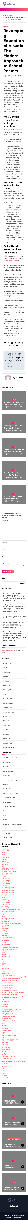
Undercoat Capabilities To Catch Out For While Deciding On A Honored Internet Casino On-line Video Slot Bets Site (13, 624)
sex (3, 914)
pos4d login (5, 920)
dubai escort (6, 1047)
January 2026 (7, 694)
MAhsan (19, 377)
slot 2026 (5, 1006)
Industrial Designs (9, 797)
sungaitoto (5, 885)
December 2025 (8, 699)
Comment (5, 520)
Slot (3, 866)
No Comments (9, 78)
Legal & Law (7, 802)
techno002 (5, 857)
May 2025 (6, 730)
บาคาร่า (4, 1015)
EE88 (3, 970)
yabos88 (4, 1075)
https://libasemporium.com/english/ (14, 996)
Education (6, 775)
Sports (5, 828)
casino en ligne (7, 982)
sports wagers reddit (8, 1056)
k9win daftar (6, 944)
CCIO (14, 1206)
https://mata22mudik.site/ (10, 1039)
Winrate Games (7, 1067)
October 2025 (7, 707)
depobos (5, 927)
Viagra (4, 899)
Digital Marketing (8, 771)
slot (3, 999)
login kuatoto (6, 1027)
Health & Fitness (8, 789)
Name (4, 543)
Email (4, 550)
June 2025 (6, 725)
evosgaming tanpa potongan (11, 1009)
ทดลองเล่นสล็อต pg (7, 1018)
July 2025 (6, 721)
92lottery (5, 864)
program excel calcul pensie (11, 1053)
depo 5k (4, 875)
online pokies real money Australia (13, 992)
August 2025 (7, 716)
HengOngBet (6, 973)
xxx (3, 961)
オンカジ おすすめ (7, 873)
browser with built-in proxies (11, 889)
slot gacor (5, 1046)
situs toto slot (6, 1058)
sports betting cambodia (10, 947)
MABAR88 (5, 1042)
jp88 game (5, 951)
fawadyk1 (11, 501)
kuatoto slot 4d (7, 1030)
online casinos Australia (9, 990)
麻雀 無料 (4, 859)
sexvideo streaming (8, 1016)
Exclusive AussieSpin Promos (11, 909)
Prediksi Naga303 (7, 1011)
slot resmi (5, 1044)
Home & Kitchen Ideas (10, 793)
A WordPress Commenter (10, 650)
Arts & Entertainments (10, 758)
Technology (6, 833)
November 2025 (8, 703)
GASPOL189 (5, 935)
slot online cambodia (8, 937)
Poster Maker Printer (11, 261)
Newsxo (8, 1217)
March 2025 (6, 738)
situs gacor (5, 1004)
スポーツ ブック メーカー (9, 871)
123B (3, 971)
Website (4, 557)
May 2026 (6, 676)
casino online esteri (8, 984)
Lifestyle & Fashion (9, 806)
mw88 (4, 954)
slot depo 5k (6, 878)
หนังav (4, 963)
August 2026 (7, 663)
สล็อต (3, 897)
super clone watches (8, 1020)
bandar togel (6, 1072)
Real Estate (6, 820)
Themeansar (17, 1217)
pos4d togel (6, 1049)
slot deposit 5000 (7, 1013)
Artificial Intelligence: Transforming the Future (13, 498)
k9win (4, 942)
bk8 (3, 959)
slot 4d (4, 1037)
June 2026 (6, 672)
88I (3, 966)
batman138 (5, 968)
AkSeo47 (10, 407)
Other (5, 26)
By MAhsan (9, 76)
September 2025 (8, 712)
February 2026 (8, 690)
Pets (4, 815)
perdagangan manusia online (11, 923)
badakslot (5, 1028)
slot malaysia (6, 1022)
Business (5, 766)
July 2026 (6, 668)
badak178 (5, 934)
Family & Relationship (10, 780)
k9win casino (6, 946)
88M (3, 965)
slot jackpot (5, 925)
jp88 (3, 952)
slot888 (4, 877)
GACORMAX (5, 870)
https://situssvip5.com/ (9, 1035)
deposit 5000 (6, 906)
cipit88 (4, 930)
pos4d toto (5, 940)
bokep (4, 852)
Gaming (5, 784)
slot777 (4, 895)
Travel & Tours (7, 837)
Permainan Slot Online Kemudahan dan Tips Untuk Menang (14, 617)
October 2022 (7, 743)
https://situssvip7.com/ (9, 1034)
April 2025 (6, 734)
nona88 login (6, 1001)
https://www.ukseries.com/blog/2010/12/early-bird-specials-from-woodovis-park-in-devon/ (14, 978)
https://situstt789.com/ (9, 1041)
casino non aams (7, 985)
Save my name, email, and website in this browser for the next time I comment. (14, 566)
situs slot (5, 1060)
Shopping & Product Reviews (12, 824)
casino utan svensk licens (10, 994)
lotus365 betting (7, 989)
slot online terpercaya (9, 1003)
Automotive (7, 762)
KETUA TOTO (6, 956)
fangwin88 (5, 928)
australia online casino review (11, 932)
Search (4, 578)
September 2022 (8, 747)
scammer (5, 856)
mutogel (4, 1025)
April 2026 (6, 681)
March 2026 (6, 685)
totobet (4, 939)
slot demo (5, 1065)
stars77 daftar (6, 849)
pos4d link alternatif (8, 887)
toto (3, 1032)
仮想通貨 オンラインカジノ (9, 868)
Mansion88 (5, 851)
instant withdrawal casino (10, 958)
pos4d (4, 916)
